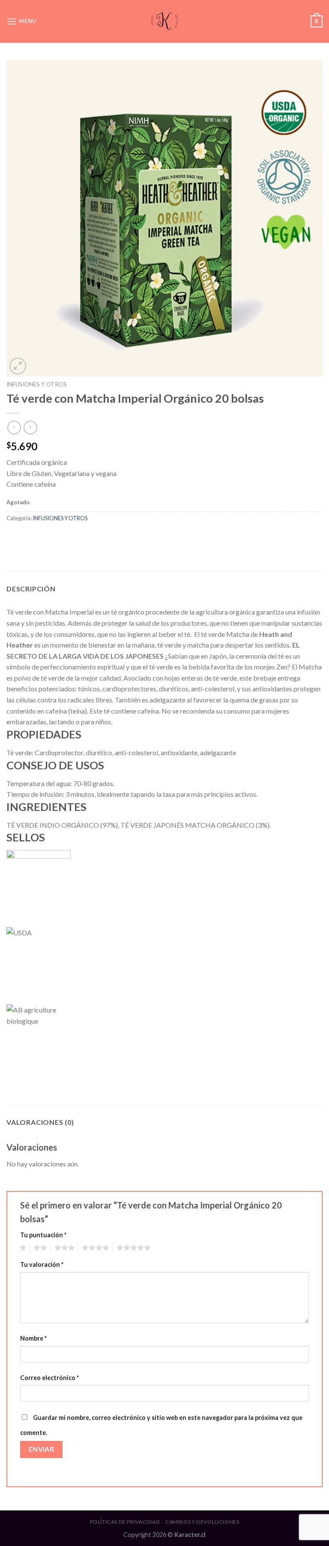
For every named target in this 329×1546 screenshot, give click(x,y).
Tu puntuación (43, 1235)
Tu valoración (41, 1264)
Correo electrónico (49, 1377)
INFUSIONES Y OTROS (36, 384)
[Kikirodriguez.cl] (164, 21)
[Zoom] (17, 366)
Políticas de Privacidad (125, 1522)
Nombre (33, 1338)
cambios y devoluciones (202, 1522)
